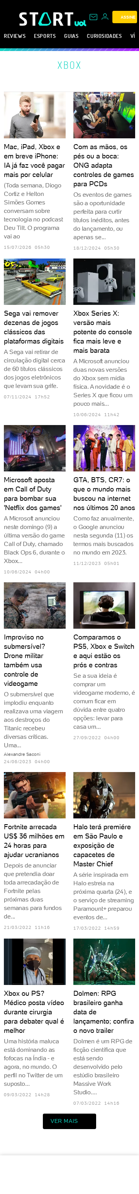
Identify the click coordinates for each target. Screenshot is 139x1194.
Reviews (14, 35)
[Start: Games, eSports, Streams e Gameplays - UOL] (47, 19)
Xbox (70, 65)
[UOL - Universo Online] (80, 23)
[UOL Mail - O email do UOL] (93, 17)
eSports (45, 35)
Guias (71, 35)
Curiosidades (104, 35)
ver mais (64, 1121)
